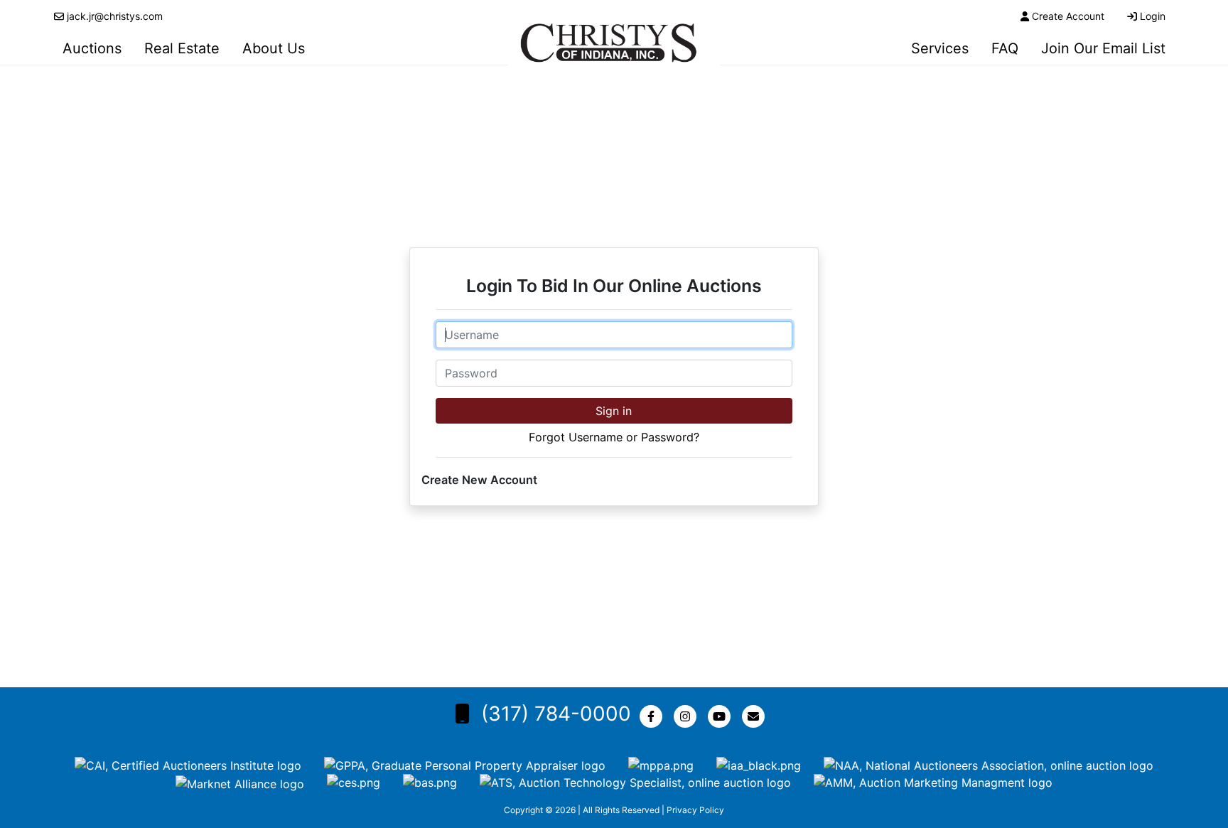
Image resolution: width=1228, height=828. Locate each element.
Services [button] (940, 48)
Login (1152, 16)
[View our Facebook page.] (654, 716)
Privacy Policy (695, 810)
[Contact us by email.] (756, 716)
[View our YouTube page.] (722, 716)
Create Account (1068, 16)
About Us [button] (273, 48)
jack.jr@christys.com (115, 16)
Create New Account (479, 480)
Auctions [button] (92, 48)
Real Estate (182, 48)
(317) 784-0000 (556, 713)
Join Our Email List (1103, 48)
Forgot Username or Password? (614, 437)
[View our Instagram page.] (688, 716)
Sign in (614, 411)
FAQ (1004, 48)
